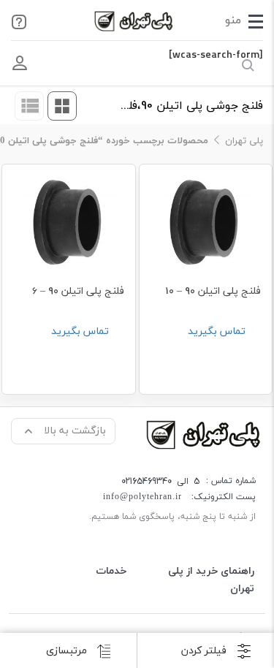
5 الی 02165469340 (160, 481)
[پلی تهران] (204, 434)
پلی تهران (244, 141)
